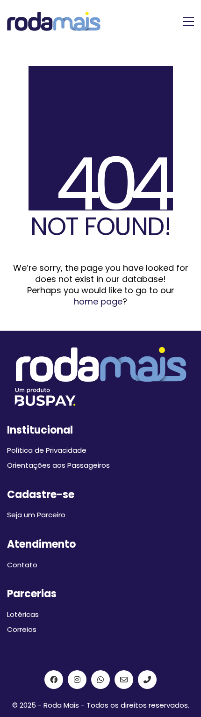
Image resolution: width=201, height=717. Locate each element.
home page (98, 301)
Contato (22, 565)
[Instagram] (77, 679)
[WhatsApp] (100, 679)
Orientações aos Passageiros (58, 465)
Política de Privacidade (46, 450)
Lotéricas (23, 614)
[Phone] (147, 679)
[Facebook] (53, 679)
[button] (188, 21)
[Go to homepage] (53, 21)
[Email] (124, 679)
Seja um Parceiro (36, 515)
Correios (21, 629)
